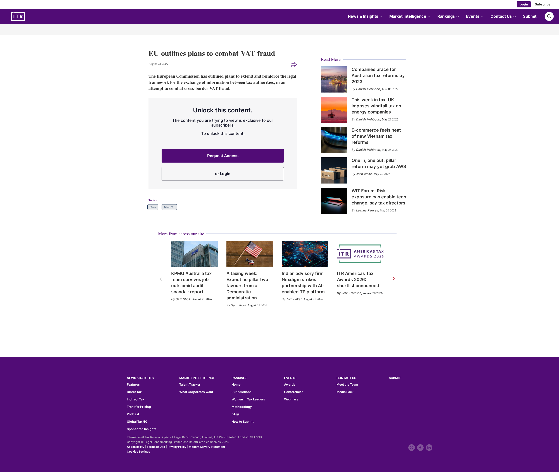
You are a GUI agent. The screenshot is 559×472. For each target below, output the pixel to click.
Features (133, 384)
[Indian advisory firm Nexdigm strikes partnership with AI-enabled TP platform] (305, 254)
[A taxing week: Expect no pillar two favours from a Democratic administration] (249, 254)
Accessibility (135, 446)
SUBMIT (395, 378)
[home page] (28, 16)
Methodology (242, 406)
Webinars (291, 399)
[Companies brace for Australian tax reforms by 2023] (334, 79)
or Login (222, 173)
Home (236, 384)
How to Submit (243, 421)
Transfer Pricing (139, 406)
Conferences (293, 391)
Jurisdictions (242, 391)
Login (523, 4)
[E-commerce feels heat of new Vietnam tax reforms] (334, 140)
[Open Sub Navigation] (381, 16)
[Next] (393, 279)
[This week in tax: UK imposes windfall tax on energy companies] (334, 110)
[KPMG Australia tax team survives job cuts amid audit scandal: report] (194, 254)
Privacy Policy (177, 446)
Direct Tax (169, 207)
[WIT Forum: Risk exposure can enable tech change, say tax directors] (334, 201)
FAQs (236, 414)
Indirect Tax (135, 399)
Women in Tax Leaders (248, 399)
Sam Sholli (183, 299)
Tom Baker (294, 299)
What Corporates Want (196, 391)
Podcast (133, 414)
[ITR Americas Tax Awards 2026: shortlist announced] (360, 254)
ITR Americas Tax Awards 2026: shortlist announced (358, 279)
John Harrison (351, 293)
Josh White (364, 174)
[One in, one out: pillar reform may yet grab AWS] (334, 170)
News (153, 207)
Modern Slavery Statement (207, 446)
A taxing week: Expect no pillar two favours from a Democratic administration (247, 285)
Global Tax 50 (137, 421)
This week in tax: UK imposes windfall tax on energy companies (376, 106)
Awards (289, 384)
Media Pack (345, 391)
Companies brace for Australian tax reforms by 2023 (378, 75)
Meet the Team (347, 384)
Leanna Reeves (367, 210)
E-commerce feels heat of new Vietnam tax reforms (376, 136)
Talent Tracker (189, 384)
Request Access (222, 155)
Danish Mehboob (368, 89)
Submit (530, 16)
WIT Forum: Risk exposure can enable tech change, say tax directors (379, 197)
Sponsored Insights (141, 429)
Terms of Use (156, 446)
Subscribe (542, 4)
